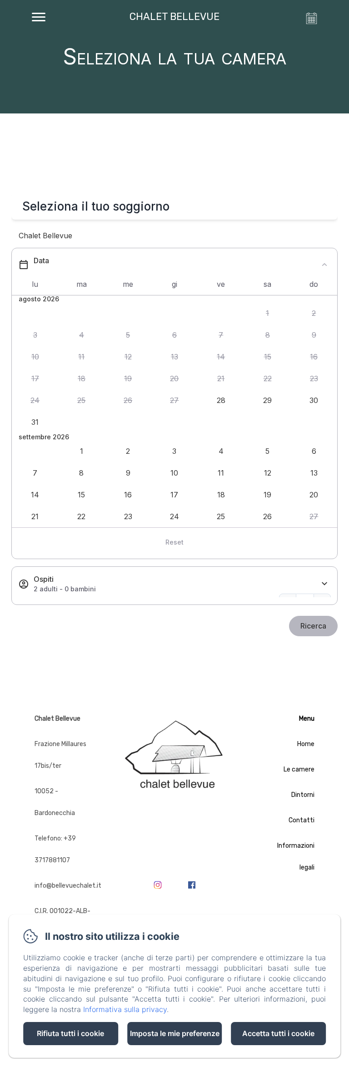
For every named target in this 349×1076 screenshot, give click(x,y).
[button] (267, 313)
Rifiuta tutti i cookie (70, 1033)
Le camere (299, 769)
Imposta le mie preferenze (174, 1033)
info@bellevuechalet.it (68, 885)
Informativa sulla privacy (125, 1009)
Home (305, 744)
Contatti (301, 820)
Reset (174, 542)
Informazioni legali (295, 856)
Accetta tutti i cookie (278, 1033)
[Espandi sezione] (324, 584)
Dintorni (302, 795)
